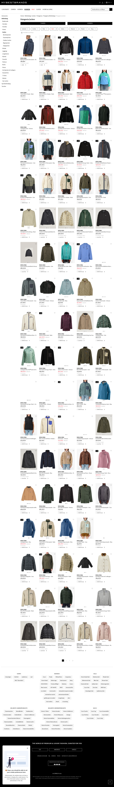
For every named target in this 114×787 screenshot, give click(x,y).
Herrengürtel (56, 725)
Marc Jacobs (44, 687)
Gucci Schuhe (90, 718)
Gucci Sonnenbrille (104, 711)
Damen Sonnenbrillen (28, 728)
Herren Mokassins (58, 714)
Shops (19, 673)
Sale (95, 673)
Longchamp (61, 698)
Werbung (53, 756)
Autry (71, 680)
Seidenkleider (18, 714)
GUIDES (38, 9)
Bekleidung (28, 16)
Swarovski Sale (84, 684)
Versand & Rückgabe (42, 756)
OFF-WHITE (53, 687)
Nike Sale (96, 680)
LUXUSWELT (5, 9)
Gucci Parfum (85, 714)
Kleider (30, 725)
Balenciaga (54, 680)
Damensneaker (7, 714)
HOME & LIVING (47, 9)
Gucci (44, 677)
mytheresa (24, 677)
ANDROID (57, 749)
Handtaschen (29, 711)
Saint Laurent (63, 680)
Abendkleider (19, 711)
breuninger (8, 677)
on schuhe (43, 691)
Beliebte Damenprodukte (19, 708)
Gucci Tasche (84, 711)
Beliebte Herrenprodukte (57, 708)
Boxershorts (45, 728)
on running (65, 701)
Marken (57, 673)
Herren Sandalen (68, 728)
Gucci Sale (86, 687)
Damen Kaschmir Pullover (14, 718)
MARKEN (27, 9)
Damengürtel (27, 718)
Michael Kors (59, 677)
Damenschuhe (21, 725)
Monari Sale (105, 680)
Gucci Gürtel (105, 714)
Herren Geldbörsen (68, 711)
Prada (50, 677)
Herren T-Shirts (45, 711)
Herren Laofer (64, 721)
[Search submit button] (110, 9)
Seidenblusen (16, 728)
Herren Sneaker (56, 711)
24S (31, 677)
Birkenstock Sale (86, 680)
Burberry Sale (96, 677)
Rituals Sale (106, 677)
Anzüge (68, 714)
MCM (61, 687)
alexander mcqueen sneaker (66, 691)
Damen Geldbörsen (29, 714)
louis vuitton (49, 701)
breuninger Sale (89, 691)
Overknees (7, 728)
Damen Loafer (30, 721)
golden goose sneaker (49, 698)
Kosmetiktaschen (10, 725)
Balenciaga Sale (105, 684)
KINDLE (74, 749)
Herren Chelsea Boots (51, 721)
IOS (40, 749)
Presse (58, 756)
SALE (33, 9)
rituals (57, 701)
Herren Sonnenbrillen (49, 718)
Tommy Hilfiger (55, 684)
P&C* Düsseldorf (19, 680)
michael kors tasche (50, 694)
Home (22, 16)
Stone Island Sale (85, 677)
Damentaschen (9, 711)
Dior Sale (95, 687)
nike (69, 698)
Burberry (64, 684)
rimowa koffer (69, 687)
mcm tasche (53, 691)
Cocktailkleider (19, 721)
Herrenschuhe (47, 714)
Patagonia (39, 16)
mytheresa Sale (100, 691)
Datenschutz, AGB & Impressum (69, 756)
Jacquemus (68, 677)
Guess (71, 684)
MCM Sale (103, 687)
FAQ (49, 756)
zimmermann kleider (64, 694)
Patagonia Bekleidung (49, 16)
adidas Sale (95, 684)
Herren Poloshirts (56, 728)
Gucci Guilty (100, 718)
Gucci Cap (93, 711)
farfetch (16, 677)
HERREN (20, 9)
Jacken (34, 16)
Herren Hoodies (46, 725)
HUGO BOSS (44, 684)
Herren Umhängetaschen (64, 718)
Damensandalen (8, 721)
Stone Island (44, 680)
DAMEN (13, 9)
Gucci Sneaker (95, 714)
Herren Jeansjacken (67, 725)
